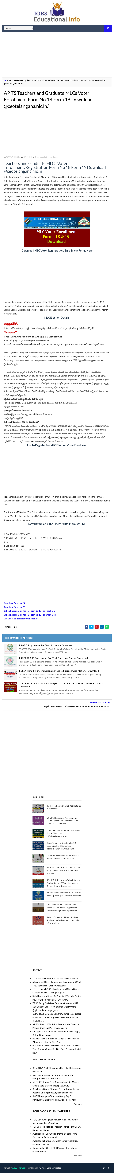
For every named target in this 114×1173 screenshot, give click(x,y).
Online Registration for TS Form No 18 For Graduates (30, 615)
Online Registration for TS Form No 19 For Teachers (29, 611)
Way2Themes (18, 1167)
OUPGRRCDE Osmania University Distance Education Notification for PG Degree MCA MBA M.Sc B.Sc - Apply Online (57, 1017)
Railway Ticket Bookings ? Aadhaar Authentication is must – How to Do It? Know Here (63, 920)
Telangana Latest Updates (20, 80)
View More (77, 1104)
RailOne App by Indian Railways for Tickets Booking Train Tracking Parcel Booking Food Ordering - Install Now (57, 1049)
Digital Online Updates (50, 1167)
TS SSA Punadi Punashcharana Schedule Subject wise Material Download (59, 670)
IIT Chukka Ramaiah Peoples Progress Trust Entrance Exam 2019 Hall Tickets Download (61, 685)
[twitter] (103, 1168)
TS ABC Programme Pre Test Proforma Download (46, 645)
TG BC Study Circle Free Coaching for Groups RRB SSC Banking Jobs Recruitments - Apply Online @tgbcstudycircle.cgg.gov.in (56, 1007)
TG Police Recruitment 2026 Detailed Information (55, 978)
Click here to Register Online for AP (21, 619)
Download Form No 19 (14, 607)
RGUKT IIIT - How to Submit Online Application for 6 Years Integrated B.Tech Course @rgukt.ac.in (63, 883)
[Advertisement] (57, 55)
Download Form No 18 (14, 603)
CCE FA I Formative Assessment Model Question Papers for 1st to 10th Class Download (62, 821)
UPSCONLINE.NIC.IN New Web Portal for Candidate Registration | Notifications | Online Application (63, 907)
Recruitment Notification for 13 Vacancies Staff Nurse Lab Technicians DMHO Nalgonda (61, 846)
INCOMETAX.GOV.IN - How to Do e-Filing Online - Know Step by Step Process (64, 870)
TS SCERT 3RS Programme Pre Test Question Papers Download (53, 658)
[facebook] (109, 1168)
